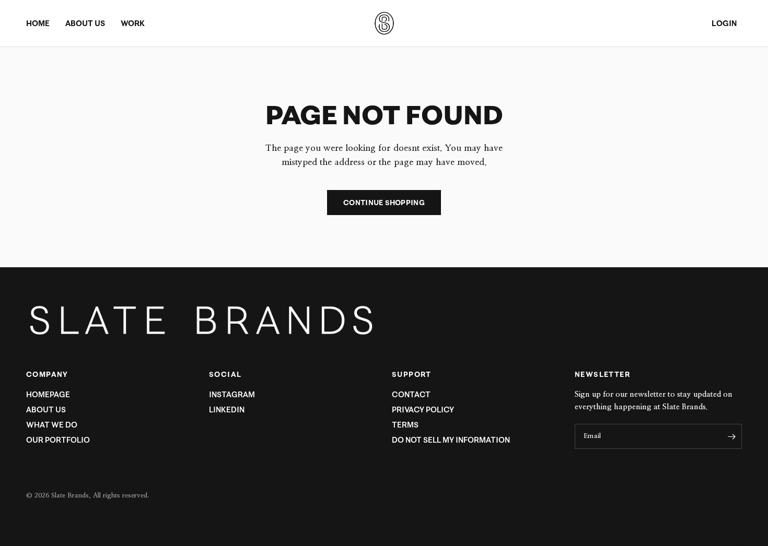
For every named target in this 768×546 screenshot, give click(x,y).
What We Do (51, 425)
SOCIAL (225, 374)
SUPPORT (412, 374)
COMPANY (47, 374)
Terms (405, 425)
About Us (46, 409)
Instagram (232, 394)
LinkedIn (227, 409)
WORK (133, 23)
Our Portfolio (58, 440)
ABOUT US (85, 23)
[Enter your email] (731, 436)
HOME (38, 23)
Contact (411, 394)
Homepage (48, 394)
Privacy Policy (423, 409)
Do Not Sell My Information (451, 440)
